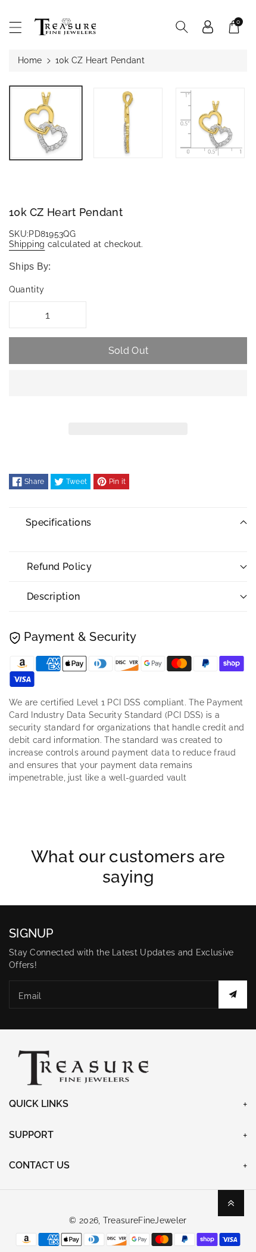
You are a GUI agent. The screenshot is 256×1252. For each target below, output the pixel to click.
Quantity (27, 289)
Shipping (27, 244)
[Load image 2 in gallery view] (128, 123)
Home (30, 60)
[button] (128, 392)
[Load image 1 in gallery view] (46, 123)
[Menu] (21, 27)
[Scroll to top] (231, 1203)
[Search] (181, 27)
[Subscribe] (232, 994)
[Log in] (208, 27)
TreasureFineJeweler (145, 1220)
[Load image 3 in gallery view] (210, 123)
